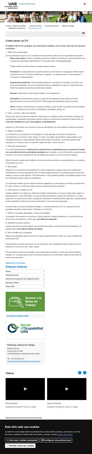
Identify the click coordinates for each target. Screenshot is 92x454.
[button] (25, 388)
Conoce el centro (36, 26)
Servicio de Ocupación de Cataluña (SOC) (22, 278)
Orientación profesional (17, 28)
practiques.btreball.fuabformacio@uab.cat (23, 361)
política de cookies (65, 434)
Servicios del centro (52, 26)
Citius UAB (10, 286)
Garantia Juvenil (12, 275)
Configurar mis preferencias (57, 440)
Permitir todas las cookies (21, 445)
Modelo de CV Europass (15, 262)
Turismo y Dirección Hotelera (16, 26)
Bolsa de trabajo (68, 26)
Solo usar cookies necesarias (23, 440)
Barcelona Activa (12, 282)
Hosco (8, 271)
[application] (25, 389)
